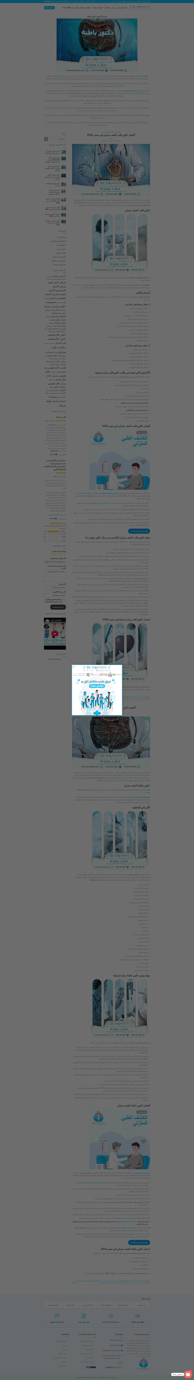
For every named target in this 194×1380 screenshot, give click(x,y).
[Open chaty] (188, 1374)
